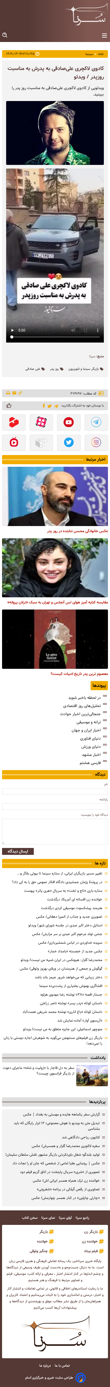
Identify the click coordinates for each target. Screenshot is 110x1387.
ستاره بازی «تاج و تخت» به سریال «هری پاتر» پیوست (63, 891)
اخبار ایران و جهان (86, 730)
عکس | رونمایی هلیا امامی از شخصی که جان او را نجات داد (56, 1163)
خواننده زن (90, 1241)
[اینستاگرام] (96, 443)
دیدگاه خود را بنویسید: (94, 814)
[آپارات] (41, 423)
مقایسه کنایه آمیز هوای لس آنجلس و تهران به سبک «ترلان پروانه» (57, 602)
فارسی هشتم (90, 763)
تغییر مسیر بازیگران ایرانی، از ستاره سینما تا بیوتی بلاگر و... (59, 873)
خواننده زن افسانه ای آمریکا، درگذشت (74, 899)
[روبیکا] (41, 443)
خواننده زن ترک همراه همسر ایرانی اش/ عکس (66, 1180)
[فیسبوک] (42, 405)
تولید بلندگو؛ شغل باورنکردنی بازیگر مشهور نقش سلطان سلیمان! (52, 1154)
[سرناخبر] (86, 14)
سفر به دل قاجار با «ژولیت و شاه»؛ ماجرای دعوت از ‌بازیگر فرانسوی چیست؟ (38, 1070)
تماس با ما (63, 1365)
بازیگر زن (91, 1232)
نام (106, 784)
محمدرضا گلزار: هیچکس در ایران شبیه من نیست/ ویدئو (61, 960)
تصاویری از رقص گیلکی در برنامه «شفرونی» (68, 1189)
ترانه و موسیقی (88, 722)
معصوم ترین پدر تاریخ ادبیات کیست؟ (79, 674)
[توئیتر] (48, 405)
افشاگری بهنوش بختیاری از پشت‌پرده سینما (70, 986)
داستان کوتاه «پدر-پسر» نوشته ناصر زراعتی (71, 1003)
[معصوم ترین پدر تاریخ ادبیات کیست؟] (55, 639)
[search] (5, 35)
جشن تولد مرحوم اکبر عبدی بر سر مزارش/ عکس (67, 934)
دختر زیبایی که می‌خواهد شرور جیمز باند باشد (68, 977)
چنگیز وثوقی (39, 1251)
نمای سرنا (48, 1218)
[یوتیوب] (68, 423)
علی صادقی (32, 369)
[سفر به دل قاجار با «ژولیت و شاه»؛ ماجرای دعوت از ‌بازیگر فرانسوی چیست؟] (92, 1075)
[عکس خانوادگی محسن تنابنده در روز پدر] (55, 496)
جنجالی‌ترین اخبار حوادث (80, 714)
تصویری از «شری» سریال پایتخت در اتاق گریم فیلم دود (60, 1172)
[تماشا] (13, 423)
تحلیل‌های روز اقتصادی (82, 706)
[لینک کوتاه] (20, 393)
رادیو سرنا (83, 1218)
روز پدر (54, 369)
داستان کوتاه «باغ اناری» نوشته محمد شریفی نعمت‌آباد (62, 1012)
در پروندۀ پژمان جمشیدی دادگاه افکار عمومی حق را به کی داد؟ (57, 882)
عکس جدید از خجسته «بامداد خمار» (75, 951)
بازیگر (43, 1232)
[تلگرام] (55, 405)
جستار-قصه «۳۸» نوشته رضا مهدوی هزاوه (71, 994)
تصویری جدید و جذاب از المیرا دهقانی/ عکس (69, 916)
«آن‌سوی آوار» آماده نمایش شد (79, 1020)
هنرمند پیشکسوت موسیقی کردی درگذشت (71, 908)
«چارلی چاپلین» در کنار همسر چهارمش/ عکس (65, 1198)
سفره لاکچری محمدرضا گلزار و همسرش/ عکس (66, 1146)
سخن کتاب (30, 1218)
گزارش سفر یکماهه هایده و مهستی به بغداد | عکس (61, 1114)
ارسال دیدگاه (18, 851)
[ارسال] (14, 393)
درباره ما (45, 1365)
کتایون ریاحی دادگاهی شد (81, 1137)
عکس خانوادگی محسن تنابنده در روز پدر (77, 531)
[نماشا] (13, 443)
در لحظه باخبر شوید (84, 698)
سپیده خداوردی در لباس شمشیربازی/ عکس (70, 942)
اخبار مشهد (91, 755)
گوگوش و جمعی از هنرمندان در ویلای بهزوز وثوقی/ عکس (61, 968)
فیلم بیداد (91, 1251)
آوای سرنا (66, 1218)
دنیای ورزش (91, 746)
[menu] (104, 35)
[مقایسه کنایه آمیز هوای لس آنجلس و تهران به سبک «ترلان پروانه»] (55, 568)
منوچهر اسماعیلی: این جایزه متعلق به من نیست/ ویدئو (62, 1029)
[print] (8, 393)
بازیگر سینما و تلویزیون (84, 369)
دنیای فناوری (90, 738)
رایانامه (104, 799)
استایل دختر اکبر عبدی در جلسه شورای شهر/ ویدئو (65, 925)
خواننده (42, 1241)
